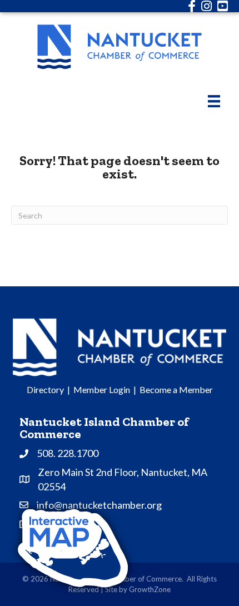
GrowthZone (150, 589)
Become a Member (176, 389)
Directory (45, 389)
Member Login (101, 389)
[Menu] (214, 101)
